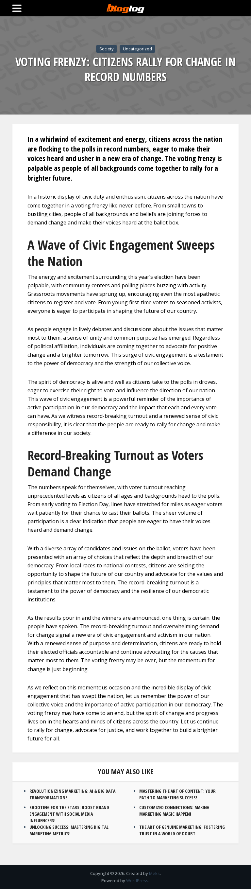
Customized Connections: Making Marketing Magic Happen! (174, 810)
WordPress (137, 880)
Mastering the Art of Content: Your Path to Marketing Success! (177, 794)
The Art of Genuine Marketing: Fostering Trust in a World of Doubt (182, 830)
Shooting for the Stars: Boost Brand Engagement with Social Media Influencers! (69, 814)
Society (106, 49)
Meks (154, 873)
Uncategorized (137, 49)
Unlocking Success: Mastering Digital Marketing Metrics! (69, 830)
